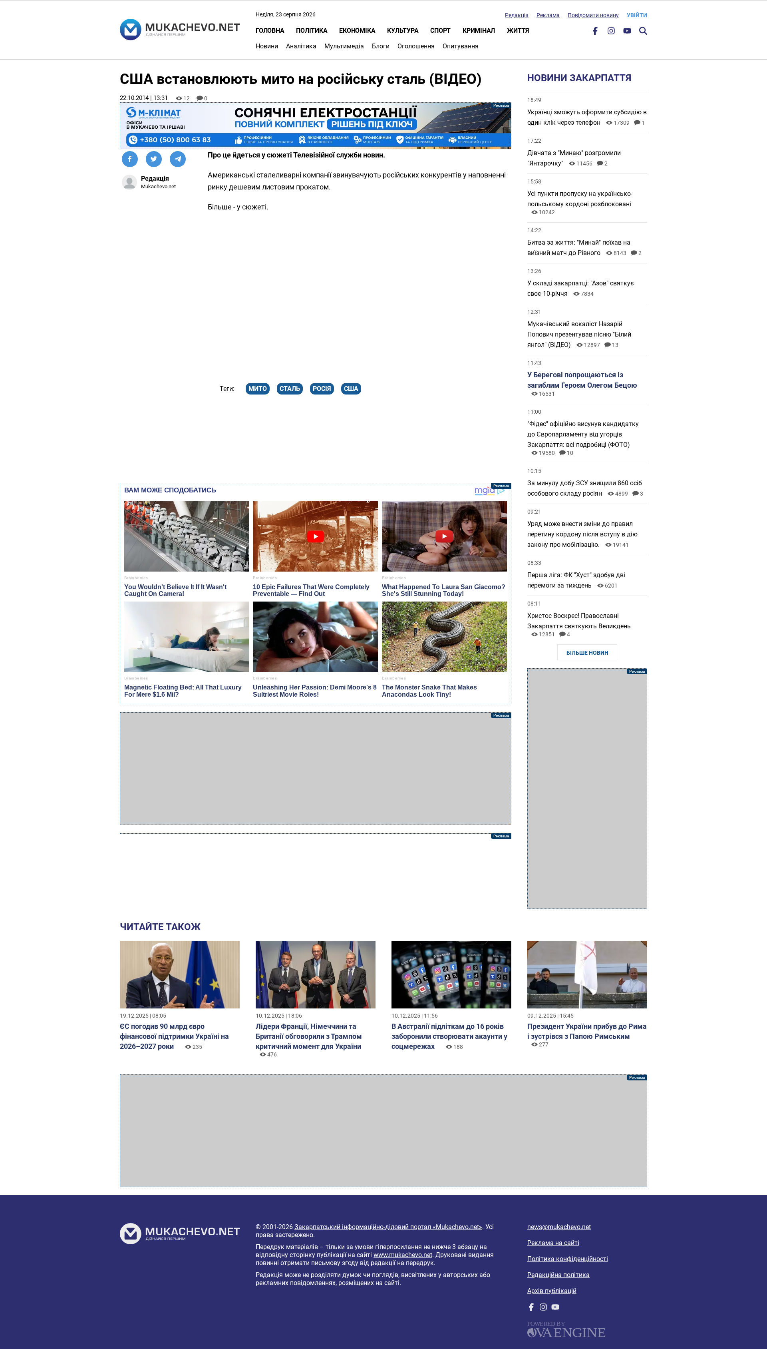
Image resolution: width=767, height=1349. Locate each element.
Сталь (290, 389)
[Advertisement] (315, 769)
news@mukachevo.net (559, 1227)
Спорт (440, 30)
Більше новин (587, 653)
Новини (267, 46)
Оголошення (416, 46)
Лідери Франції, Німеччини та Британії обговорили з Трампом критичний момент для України (309, 1036)
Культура (402, 30)
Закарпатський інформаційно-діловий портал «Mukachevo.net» (388, 1227)
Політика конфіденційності (567, 1259)
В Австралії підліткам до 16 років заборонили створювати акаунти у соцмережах (449, 1036)
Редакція (517, 15)
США (351, 389)
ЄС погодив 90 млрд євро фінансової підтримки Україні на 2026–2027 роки (174, 1036)
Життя (518, 30)
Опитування (461, 46)
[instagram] (611, 32)
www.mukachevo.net (403, 1255)
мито (257, 389)
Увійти (637, 15)
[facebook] (595, 32)
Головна (270, 30)
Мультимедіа (344, 46)
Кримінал (479, 30)
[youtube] (627, 32)
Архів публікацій (551, 1291)
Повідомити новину (593, 15)
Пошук (643, 31)
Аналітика (301, 46)
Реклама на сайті (553, 1243)
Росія (322, 389)
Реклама (548, 15)
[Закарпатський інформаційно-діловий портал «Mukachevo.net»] (180, 30)
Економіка (357, 30)
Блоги (380, 46)
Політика (311, 30)
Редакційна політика (558, 1275)
